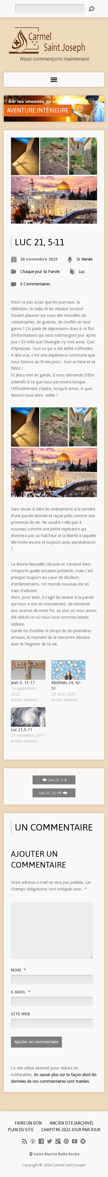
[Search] (91, 9)
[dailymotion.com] (83, 1141)
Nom (18, 970)
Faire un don (28, 1123)
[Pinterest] (66, 1141)
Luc (82, 271)
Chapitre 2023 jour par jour (70, 1129)
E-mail (21, 992)
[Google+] (57, 1141)
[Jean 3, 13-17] (28, 670)
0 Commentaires (35, 284)
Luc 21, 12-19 (50, 793)
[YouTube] (74, 1141)
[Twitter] (49, 1141)
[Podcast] (32, 1141)
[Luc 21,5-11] (28, 717)
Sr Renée (84, 259)
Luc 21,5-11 (21, 729)
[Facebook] (41, 1141)
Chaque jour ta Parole (40, 271)
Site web (20, 1014)
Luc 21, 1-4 (57, 780)
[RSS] (24, 1141)
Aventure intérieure (38, 110)
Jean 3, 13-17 (23, 682)
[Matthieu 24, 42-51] (68, 670)
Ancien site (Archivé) (71, 1123)
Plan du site (20, 1129)
